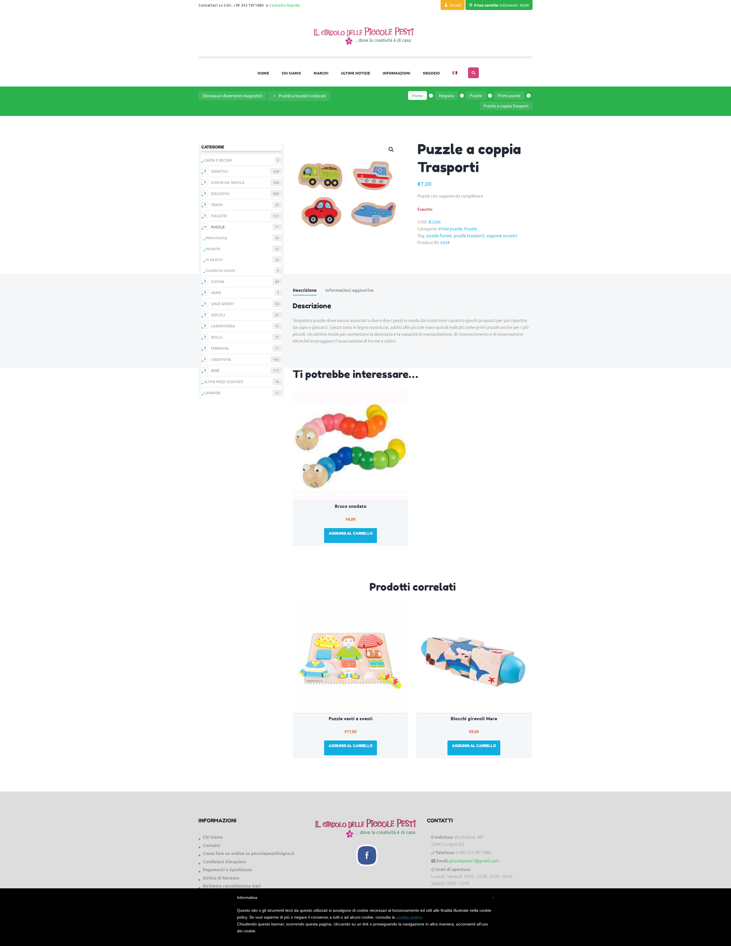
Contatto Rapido (284, 5)
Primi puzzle (509, 95)
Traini (217, 204)
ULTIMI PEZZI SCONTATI (223, 381)
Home (417, 95)
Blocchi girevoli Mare (474, 718)
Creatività (221, 359)
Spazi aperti (222, 303)
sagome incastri (502, 235)
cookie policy (409, 917)
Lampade (212, 392)
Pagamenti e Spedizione (227, 869)
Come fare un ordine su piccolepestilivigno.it (248, 853)
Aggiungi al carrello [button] (351, 533)
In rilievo (214, 259)
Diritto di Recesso (221, 878)
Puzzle (476, 95)
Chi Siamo (213, 837)
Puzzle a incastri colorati (302, 95)
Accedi (455, 5)
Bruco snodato (351, 506)
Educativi (220, 193)
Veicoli (218, 314)
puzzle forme (439, 235)
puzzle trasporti (469, 235)
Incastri (219, 215)
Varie (216, 292)
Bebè (215, 370)
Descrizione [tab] (305, 290)
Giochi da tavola (227, 182)
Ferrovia (220, 348)
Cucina (217, 281)
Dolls (216, 337)
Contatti (211, 845)
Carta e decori (218, 160)
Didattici (219, 171)
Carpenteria (223, 325)
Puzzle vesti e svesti (351, 718)
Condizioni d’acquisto (224, 861)
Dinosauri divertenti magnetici (232, 95)
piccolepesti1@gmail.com (474, 861)
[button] (391, 149)
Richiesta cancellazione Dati (232, 886)
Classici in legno (220, 270)
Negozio (446, 95)
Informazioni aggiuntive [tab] (349, 290)
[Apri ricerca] (473, 72)
